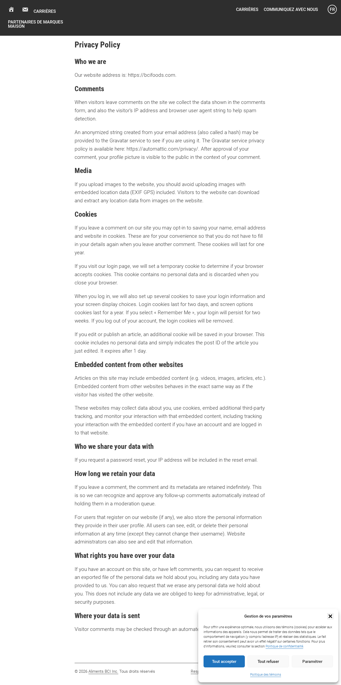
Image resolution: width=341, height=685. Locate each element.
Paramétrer (312, 661)
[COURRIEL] (25, 9)
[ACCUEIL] (11, 9)
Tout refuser (268, 661)
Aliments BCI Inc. (103, 671)
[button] (330, 616)
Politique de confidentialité (284, 646)
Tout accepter (224, 661)
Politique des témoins (265, 674)
